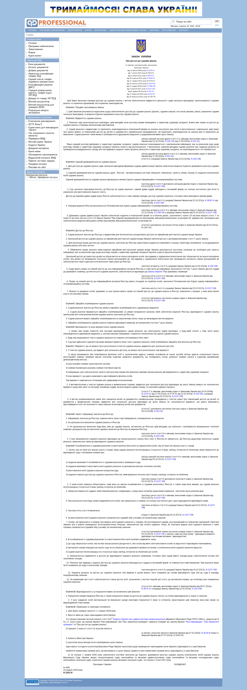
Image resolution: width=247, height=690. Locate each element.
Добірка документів (38, 70)
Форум (88, 30)
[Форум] (3, 29)
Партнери (154, 30)
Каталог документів (38, 67)
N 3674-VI (150, 76)
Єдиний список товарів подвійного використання (41, 80)
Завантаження (75, 30)
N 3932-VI (151, 78)
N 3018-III (205, 633)
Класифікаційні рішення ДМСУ (40, 85)
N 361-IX (150, 91)
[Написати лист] (3, 41)
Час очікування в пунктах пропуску (41, 134)
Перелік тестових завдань (41, 161)
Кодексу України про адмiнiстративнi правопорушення (139, 619)
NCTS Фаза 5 (35, 124)
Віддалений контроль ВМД (42, 158)
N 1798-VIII (150, 86)
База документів (36, 64)
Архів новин (34, 151)
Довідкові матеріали (38, 148)
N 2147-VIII (150, 89)
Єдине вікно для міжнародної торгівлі (128, 30)
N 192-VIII (151, 83)
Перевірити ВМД (36, 138)
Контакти (183, 30)
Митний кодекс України (40, 142)
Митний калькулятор (38, 101)
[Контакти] (3, 35)
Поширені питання (37, 164)
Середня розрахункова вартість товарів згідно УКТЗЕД (40, 92)
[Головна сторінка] (3, 16)
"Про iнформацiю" (193, 622)
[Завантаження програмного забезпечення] (3, 22)
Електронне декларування (41, 121)
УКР (217, 21)
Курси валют (100, 30)
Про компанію (169, 30)
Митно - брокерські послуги (43, 177)
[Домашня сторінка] (56, 27)
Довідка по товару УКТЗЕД (42, 98)
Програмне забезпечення (52, 30)
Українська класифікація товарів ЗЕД (40, 74)
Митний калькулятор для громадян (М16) (41, 106)
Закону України (155, 271)
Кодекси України (36, 145)
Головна (33, 30)
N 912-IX (151, 94)
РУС (217, 25)
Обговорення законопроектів (42, 154)
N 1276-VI (150, 70)
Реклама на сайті (37, 167)
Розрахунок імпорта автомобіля (38, 111)
